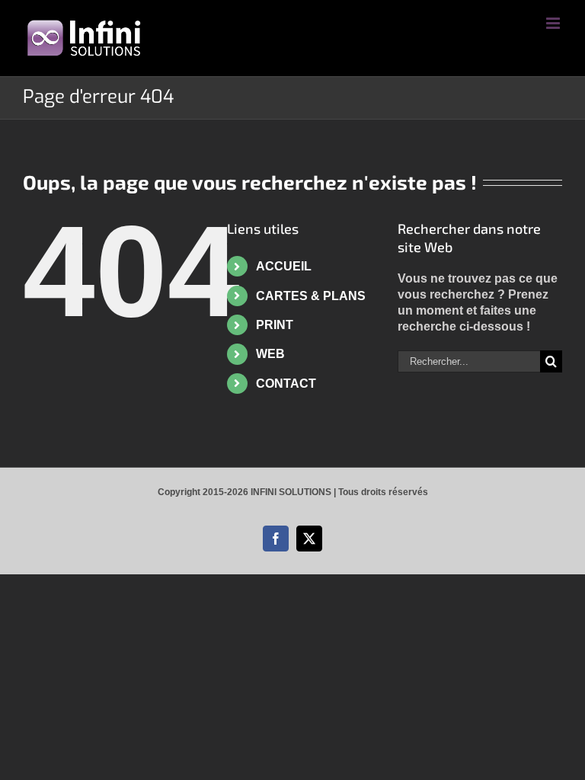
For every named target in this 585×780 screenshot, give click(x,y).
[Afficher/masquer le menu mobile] (554, 23)
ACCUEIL (284, 266)
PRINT (274, 324)
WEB (270, 353)
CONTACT (286, 383)
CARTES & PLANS (311, 295)
